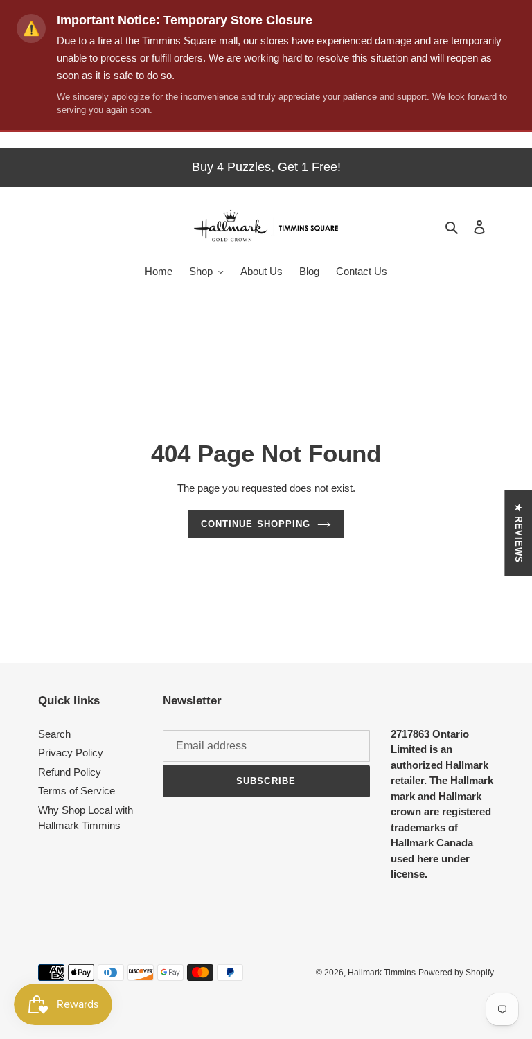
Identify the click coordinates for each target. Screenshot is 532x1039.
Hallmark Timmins (382, 972)
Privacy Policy (70, 752)
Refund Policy (69, 772)
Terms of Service (76, 791)
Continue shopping (255, 524)
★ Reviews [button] (518, 533)
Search (54, 734)
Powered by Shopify (456, 972)
